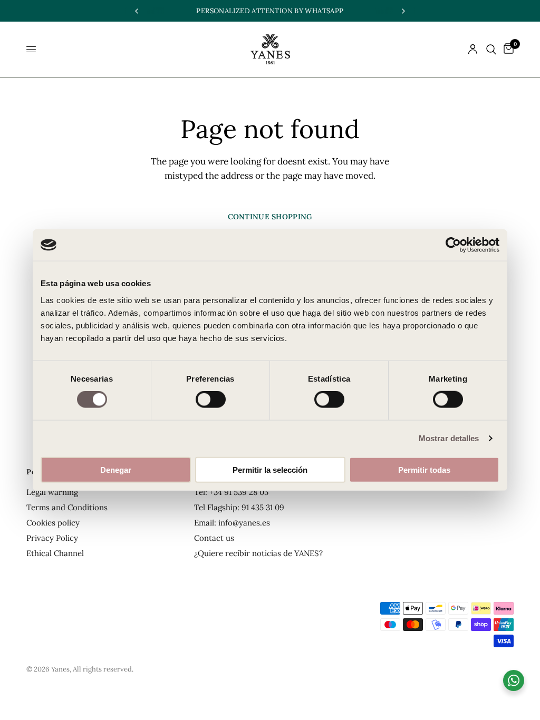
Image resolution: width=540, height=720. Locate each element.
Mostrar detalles (449, 438)
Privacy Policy (52, 538)
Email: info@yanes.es (232, 523)
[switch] (211, 399)
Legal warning (52, 492)
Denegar (115, 469)
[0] (507, 49)
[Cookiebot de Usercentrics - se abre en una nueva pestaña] (453, 245)
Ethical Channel (55, 553)
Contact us (214, 538)
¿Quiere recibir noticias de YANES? (258, 553)
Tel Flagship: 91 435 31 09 (239, 507)
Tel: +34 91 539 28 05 (231, 492)
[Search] (491, 49)
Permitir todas (424, 469)
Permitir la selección (270, 469)
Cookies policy (53, 523)
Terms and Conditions (67, 507)
